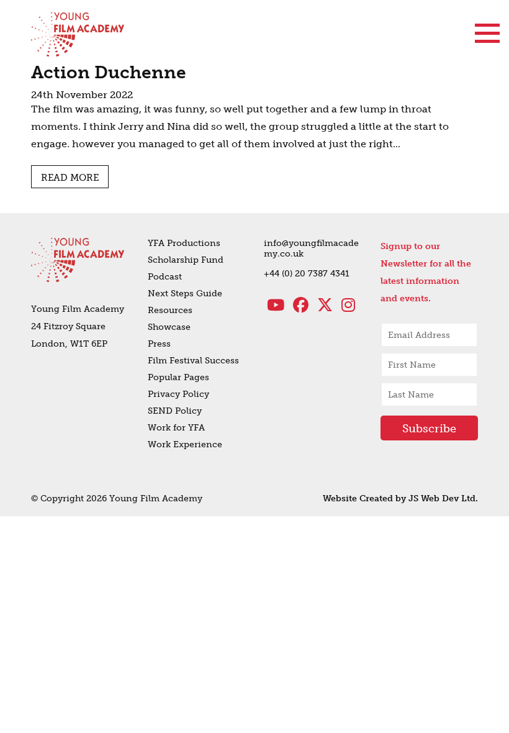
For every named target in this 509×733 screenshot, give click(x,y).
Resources (170, 310)
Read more (70, 177)
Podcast (165, 276)
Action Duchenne (108, 72)
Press (159, 344)
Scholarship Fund (185, 260)
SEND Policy (175, 411)
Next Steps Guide (185, 293)
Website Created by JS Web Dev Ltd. (400, 498)
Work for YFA (176, 427)
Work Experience (185, 444)
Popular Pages (178, 377)
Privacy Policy (178, 394)
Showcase (169, 327)
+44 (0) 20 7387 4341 (306, 273)
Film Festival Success (193, 360)
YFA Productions (184, 243)
